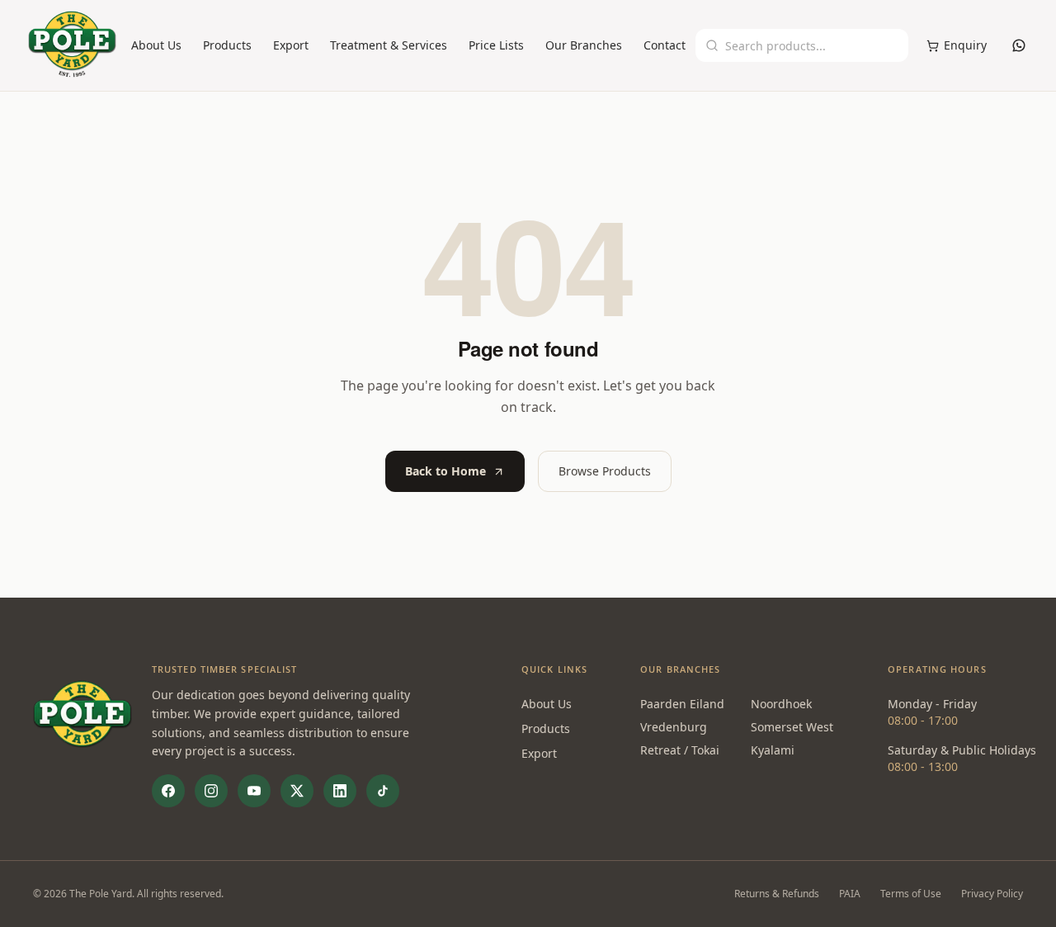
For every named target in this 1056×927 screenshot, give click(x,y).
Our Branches (583, 45)
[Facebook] (168, 790)
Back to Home (445, 471)
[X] (297, 790)
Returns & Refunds (776, 894)
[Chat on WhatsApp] (1019, 45)
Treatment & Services (388, 45)
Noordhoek (781, 704)
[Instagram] (211, 790)
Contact (665, 45)
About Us (156, 45)
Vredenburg (673, 727)
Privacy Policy (992, 894)
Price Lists (496, 45)
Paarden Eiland (682, 704)
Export (291, 45)
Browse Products (605, 471)
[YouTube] (254, 790)
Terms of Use (910, 894)
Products (227, 45)
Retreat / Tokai (679, 750)
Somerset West (792, 727)
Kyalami (772, 750)
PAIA (849, 894)
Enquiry (965, 45)
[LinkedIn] (339, 790)
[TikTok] (382, 790)
